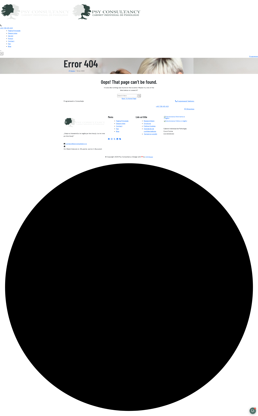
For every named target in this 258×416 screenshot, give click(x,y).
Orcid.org (147, 123)
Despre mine (12, 33)
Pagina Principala (14, 31)
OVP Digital (149, 157)
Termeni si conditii (150, 134)
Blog (9, 46)
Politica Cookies (150, 126)
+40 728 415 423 (6, 28)
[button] (253, 411)
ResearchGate (149, 121)
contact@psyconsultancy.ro (76, 144)
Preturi (10, 38)
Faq (9, 44)
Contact (11, 41)
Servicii (10, 36)
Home (73, 71)
